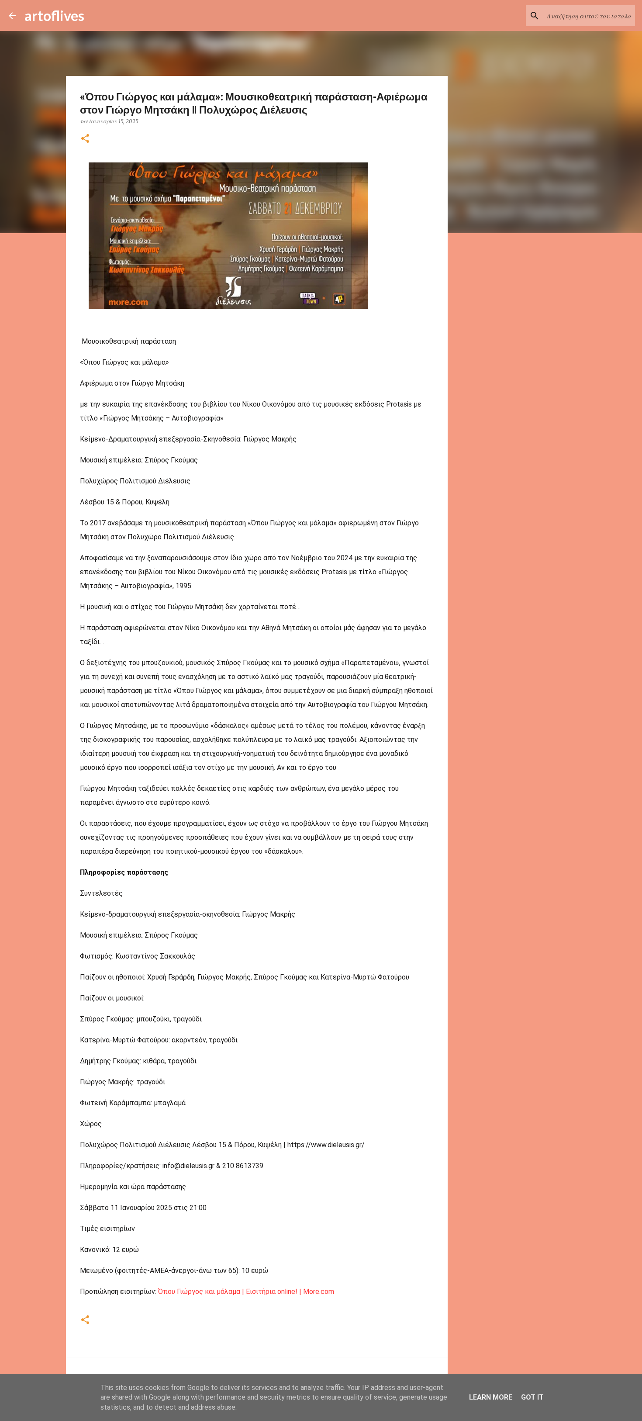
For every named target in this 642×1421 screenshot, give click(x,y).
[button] (85, 139)
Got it (532, 1397)
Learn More (490, 1397)
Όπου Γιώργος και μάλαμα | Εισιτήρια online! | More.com (246, 1291)
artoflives (54, 15)
